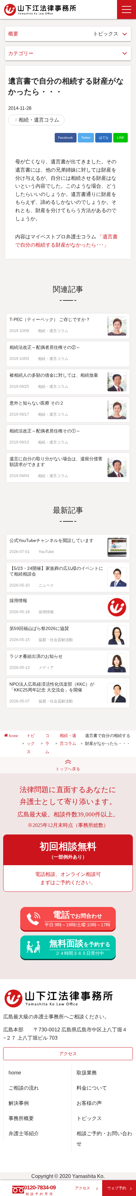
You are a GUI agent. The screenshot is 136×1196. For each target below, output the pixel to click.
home (15, 1072)
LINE (120, 137)
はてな (103, 137)
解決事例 (19, 1103)
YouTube (46, 552)
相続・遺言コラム (39, 120)
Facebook (65, 137)
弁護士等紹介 (24, 1133)
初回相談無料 (68, 850)
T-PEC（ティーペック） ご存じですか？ (49, 319)
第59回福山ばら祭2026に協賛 (39, 628)
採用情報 (18, 600)
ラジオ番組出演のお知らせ (36, 656)
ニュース (46, 585)
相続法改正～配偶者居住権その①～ (44, 430)
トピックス (89, 1118)
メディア (46, 667)
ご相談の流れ (24, 1088)
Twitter (85, 137)
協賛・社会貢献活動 (56, 640)
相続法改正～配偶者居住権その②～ (44, 347)
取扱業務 (87, 1072)
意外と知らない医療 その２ (36, 403)
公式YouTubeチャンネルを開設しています (51, 540)
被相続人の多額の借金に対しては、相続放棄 (53, 375)
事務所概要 (21, 1118)
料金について (92, 1088)
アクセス (68, 1053)
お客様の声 (89, 1103)
